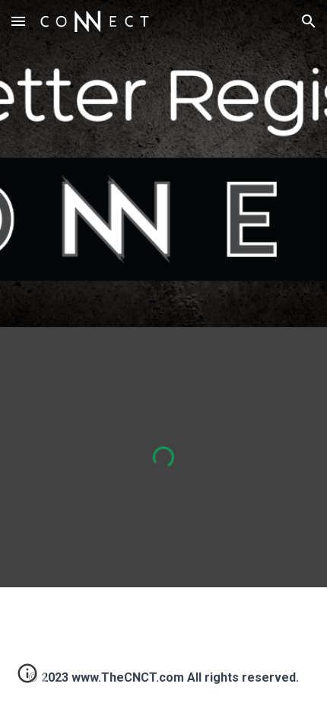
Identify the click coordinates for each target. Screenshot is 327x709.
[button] (18, 21)
